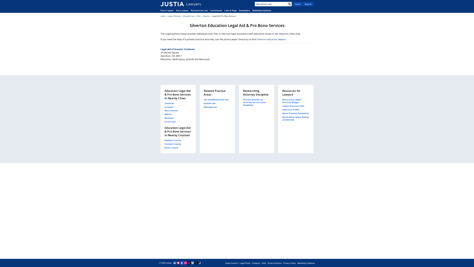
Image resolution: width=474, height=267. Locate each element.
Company (256, 263)
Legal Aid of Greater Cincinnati (177, 49)
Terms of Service (274, 263)
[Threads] (189, 262)
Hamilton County (173, 140)
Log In (298, 4)
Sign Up (308, 4)
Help (264, 263)
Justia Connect (231, 263)
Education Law (188, 16)
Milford (168, 114)
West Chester (171, 110)
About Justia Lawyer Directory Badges (292, 101)
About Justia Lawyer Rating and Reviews (295, 118)
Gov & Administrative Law (216, 99)
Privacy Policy (289, 263)
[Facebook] (181, 262)
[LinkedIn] (174, 262)
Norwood (169, 118)
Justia (162, 16)
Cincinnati (169, 103)
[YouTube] (178, 262)
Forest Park (170, 121)
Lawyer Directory (174, 16)
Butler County (171, 147)
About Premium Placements (295, 113)
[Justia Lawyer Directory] (172, 4)
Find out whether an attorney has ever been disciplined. (254, 102)
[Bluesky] (192, 262)
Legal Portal (245, 263)
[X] (196, 262)
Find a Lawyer (167, 11)
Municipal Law (210, 107)
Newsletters (244, 11)
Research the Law (199, 11)
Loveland (169, 107)
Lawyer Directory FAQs (293, 106)
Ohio (198, 16)
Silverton (206, 16)
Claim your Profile (290, 109)
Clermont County (173, 144)
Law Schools (216, 11)
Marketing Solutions (261, 11)
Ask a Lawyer (182, 11)
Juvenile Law (210, 103)
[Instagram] (185, 262)
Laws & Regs (230, 11)
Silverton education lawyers (271, 39)
